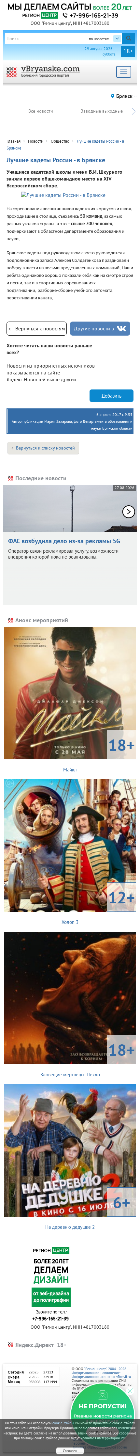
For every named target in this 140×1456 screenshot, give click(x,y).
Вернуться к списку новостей (45, 448)
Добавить (111, 396)
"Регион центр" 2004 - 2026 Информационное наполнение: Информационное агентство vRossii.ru (101, 1373)
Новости (35, 141)
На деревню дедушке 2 (87, 1211)
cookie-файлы (63, 1423)
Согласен (70, 1450)
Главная (14, 141)
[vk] (121, 328)
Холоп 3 (98, 906)
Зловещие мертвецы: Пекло (87, 1058)
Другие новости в (94, 328)
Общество (60, 141)
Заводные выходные (102, 111)
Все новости (40, 111)
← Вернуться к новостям (37, 328)
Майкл (99, 753)
